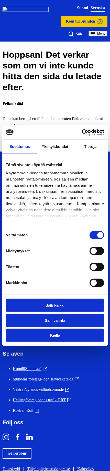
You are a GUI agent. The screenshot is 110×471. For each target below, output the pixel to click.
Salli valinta (55, 320)
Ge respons (17, 453)
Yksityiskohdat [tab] (55, 146)
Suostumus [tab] (19, 146)
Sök (79, 34)
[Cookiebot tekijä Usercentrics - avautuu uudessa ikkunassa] (81, 132)
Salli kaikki (55, 305)
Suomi (82, 8)
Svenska (98, 8)
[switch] (97, 251)
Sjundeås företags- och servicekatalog (46, 379)
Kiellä (55, 335)
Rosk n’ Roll (26, 410)
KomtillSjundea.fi (30, 368)
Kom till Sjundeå (80, 23)
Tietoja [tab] (90, 146)
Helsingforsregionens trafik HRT (42, 400)
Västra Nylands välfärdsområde (41, 389)
